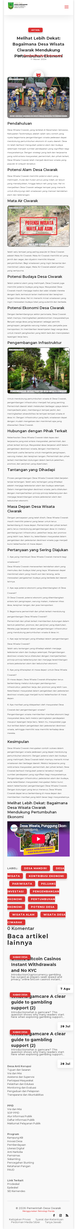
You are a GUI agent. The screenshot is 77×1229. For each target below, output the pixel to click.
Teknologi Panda (46, 1211)
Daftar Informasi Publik (21, 1119)
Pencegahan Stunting (20, 1162)
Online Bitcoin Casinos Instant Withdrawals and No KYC (36, 964)
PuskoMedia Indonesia (43, 55)
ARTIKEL (35, 30)
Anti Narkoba (15, 1151)
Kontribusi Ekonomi (46, 876)
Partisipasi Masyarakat (20, 1080)
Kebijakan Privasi (20, 1219)
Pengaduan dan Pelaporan (23, 1091)
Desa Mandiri (35, 868)
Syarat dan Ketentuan (49, 1219)
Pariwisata (22, 883)
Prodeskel (13, 1183)
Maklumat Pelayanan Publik (23, 1123)
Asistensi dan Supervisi (20, 1076)
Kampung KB (15, 1137)
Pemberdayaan (16, 1144)
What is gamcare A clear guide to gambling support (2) (38, 1002)
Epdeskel (12, 1187)
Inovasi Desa (14, 1141)
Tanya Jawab (53, 1222)
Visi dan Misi (14, 1073)
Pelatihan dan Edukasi (20, 1084)
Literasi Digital (15, 1148)
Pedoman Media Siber (25, 1222)
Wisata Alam (23, 914)
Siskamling (13, 1159)
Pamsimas (13, 1155)
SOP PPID (13, 1112)
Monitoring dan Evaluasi (21, 1087)
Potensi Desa (42, 906)
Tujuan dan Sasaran (19, 1069)
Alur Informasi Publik (19, 1116)
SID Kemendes (16, 1191)
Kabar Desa (20, 957)
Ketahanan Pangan (18, 1166)
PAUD (10, 1169)
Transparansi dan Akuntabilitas (25, 1094)
